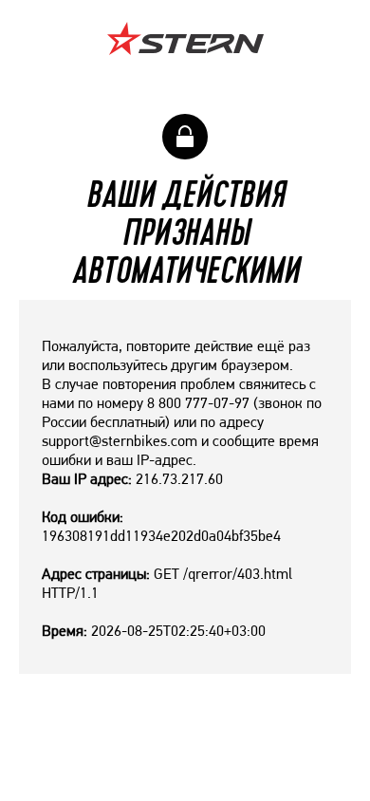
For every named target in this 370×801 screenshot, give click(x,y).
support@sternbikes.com (119, 441)
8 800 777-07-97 (198, 403)
